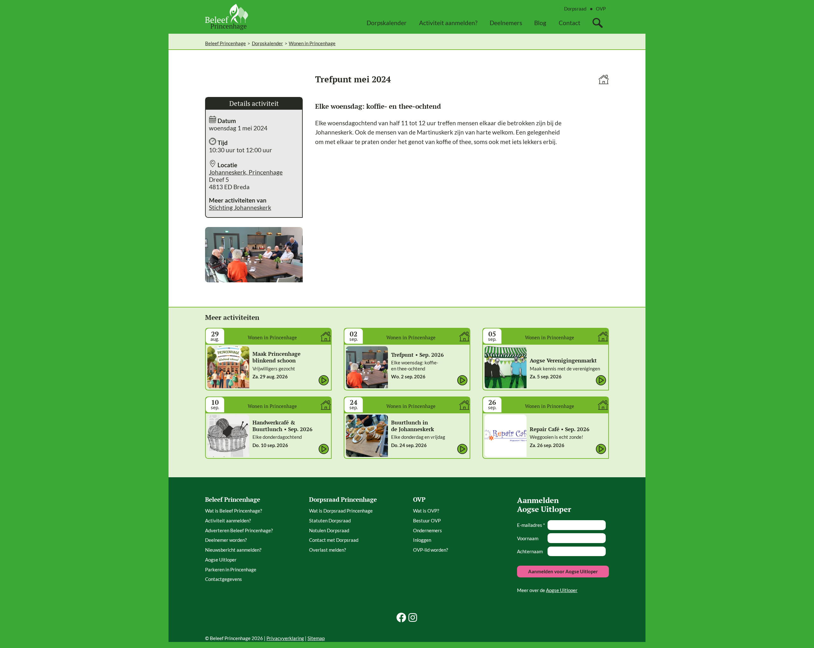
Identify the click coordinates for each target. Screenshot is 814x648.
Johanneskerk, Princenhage (246, 172)
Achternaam (530, 551)
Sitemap (316, 638)
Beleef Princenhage (225, 43)
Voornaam (527, 538)
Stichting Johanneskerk (240, 207)
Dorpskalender (267, 43)
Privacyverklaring (285, 638)
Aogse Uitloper (561, 590)
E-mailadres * (531, 525)
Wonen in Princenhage (312, 43)
